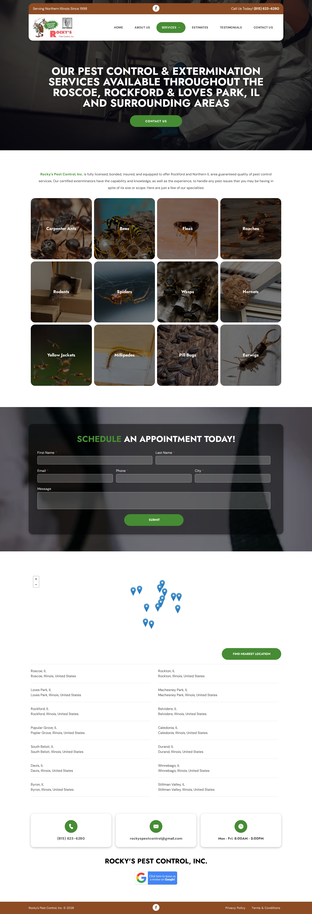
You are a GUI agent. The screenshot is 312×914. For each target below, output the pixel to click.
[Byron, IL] (145, 622)
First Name (45, 452)
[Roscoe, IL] (164, 592)
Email (41, 470)
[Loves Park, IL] (160, 603)
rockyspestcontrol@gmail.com (156, 838)
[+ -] (156, 609)
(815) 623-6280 (266, 8)
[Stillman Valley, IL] (151, 624)
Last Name (164, 452)
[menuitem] (119, 27)
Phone (121, 470)
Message (44, 489)
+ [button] (36, 579)
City (198, 470)
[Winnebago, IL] (146, 607)
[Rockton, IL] (159, 588)
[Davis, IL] (133, 591)
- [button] (36, 584)
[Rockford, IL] (157, 607)
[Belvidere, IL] (177, 609)
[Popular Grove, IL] (179, 597)
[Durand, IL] (139, 590)
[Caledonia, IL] (173, 597)
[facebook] (156, 9)
